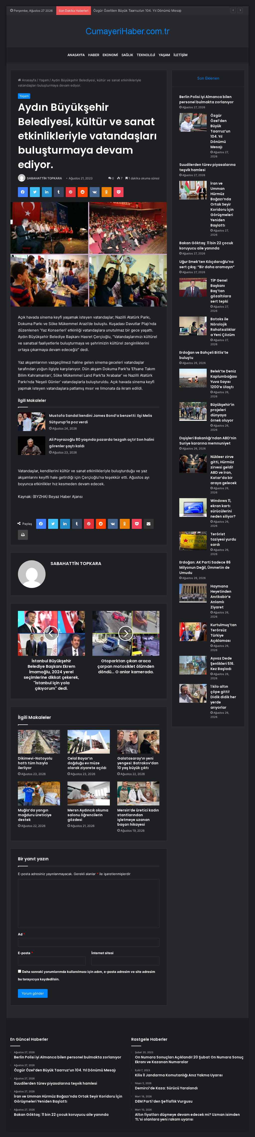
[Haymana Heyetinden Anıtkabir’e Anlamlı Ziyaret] (193, 593)
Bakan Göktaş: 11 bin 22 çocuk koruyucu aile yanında (206, 245)
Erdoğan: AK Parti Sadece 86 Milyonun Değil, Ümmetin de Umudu (205, 567)
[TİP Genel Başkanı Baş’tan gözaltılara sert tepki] (193, 287)
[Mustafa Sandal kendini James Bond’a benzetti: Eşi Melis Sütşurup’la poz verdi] (31, 421)
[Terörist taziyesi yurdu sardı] (193, 541)
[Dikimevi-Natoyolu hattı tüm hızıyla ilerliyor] (39, 742)
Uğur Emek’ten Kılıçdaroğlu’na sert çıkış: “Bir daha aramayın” (207, 264)
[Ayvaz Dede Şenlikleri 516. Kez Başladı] (193, 665)
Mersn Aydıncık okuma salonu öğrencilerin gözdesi (87, 815)
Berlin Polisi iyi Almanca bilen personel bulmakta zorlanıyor (206, 99)
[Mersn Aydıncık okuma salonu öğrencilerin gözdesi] (88, 793)
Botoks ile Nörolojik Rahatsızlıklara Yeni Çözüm (223, 327)
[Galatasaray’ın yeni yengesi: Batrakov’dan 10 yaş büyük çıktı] (138, 742)
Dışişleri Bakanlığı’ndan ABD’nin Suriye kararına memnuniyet (207, 441)
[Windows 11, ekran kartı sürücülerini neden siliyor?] (193, 507)
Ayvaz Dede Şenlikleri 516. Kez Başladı (222, 663)
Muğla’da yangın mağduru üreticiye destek (35, 815)
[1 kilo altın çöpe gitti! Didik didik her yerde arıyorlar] (193, 693)
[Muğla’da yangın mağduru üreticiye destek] (39, 793)
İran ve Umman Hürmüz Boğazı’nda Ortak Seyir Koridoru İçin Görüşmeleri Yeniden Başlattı (222, 204)
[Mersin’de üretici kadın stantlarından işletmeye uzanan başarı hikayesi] (138, 793)
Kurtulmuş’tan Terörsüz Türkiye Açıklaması (223, 632)
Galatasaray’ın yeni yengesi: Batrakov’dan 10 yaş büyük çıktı (137, 763)
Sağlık (127, 55)
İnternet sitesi (102, 953)
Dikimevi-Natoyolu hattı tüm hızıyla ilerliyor (35, 763)
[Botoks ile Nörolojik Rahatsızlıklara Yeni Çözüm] (193, 326)
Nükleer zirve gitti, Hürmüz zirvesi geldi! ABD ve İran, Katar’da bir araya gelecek (223, 469)
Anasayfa (76, 55)
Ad (21, 934)
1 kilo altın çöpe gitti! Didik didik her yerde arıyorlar (223, 697)
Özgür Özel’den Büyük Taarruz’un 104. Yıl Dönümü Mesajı (220, 131)
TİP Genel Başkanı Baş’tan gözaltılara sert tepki (220, 291)
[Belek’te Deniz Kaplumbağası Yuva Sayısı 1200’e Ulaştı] (193, 378)
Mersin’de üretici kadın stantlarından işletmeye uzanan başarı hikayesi (138, 817)
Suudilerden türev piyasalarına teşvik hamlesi (128, 10)
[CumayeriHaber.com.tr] (127, 31)
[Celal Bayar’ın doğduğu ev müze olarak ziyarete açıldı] (88, 742)
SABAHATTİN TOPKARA (44, 178)
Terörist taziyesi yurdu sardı (223, 539)
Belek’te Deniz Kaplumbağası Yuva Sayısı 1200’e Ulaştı (223, 379)
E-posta (25, 953)
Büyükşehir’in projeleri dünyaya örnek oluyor (222, 412)
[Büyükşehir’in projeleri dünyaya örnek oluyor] (193, 411)
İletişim (181, 55)
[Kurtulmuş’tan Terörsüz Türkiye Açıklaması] (193, 631)
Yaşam (164, 55)
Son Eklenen (208, 78)
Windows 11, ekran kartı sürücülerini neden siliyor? (223, 508)
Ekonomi (110, 55)
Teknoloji (146, 55)
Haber (93, 55)
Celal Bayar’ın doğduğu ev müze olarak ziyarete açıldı (86, 763)
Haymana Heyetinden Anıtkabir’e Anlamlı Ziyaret (220, 597)
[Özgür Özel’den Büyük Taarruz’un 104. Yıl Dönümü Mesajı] (193, 122)
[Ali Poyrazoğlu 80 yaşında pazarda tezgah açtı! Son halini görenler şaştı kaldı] (31, 445)
